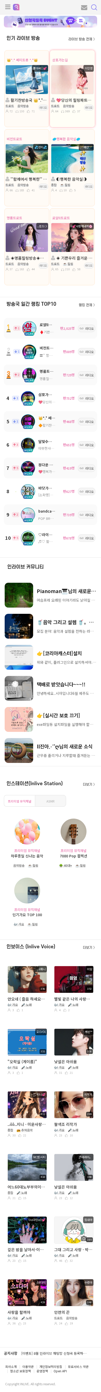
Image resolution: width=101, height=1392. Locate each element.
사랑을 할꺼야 (19, 1312)
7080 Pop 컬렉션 (73, 855)
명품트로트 (14, 217)
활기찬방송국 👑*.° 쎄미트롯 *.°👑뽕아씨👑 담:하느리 (28, 100)
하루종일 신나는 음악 (27, 855)
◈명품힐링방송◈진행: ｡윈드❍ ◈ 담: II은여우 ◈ (28, 258)
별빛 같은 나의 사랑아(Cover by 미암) (73, 999)
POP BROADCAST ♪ (54, 518)
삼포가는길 (60, 59)
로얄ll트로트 (61, 217)
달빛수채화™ (48, 441)
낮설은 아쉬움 (65, 1061)
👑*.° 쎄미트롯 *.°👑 (22, 59)
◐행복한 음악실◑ (71, 179)
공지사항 (10, 1353)
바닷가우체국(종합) (53, 488)
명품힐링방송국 (50, 378)
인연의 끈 (62, 1312)
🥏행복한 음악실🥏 (66, 138)
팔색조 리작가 (65, 1124)
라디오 (43, 107)
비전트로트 (14, 138)
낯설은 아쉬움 (65, 1187)
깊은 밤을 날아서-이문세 (27, 1249)
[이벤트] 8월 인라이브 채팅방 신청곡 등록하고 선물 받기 (61, 1353)
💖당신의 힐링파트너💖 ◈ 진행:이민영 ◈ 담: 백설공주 (74, 100)
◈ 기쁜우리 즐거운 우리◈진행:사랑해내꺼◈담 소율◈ (74, 258)
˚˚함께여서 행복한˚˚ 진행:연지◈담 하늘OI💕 (28, 179)
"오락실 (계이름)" (22, 1061)
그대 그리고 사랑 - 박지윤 (73, 1249)
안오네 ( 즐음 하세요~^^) (27, 999)
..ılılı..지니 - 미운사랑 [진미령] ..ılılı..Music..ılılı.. (27, 1124)
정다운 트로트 (49, 464)
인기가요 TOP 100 (27, 914)
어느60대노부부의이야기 (27, 1187)
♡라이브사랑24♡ (52, 534)
